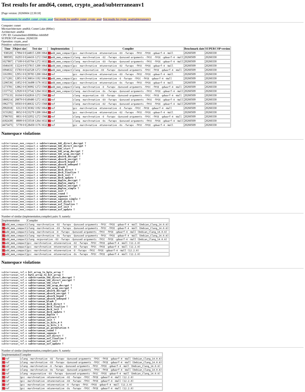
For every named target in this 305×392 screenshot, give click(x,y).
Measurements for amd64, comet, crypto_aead (27, 19)
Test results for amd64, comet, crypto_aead (78, 19)
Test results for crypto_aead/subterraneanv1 (127, 19)
